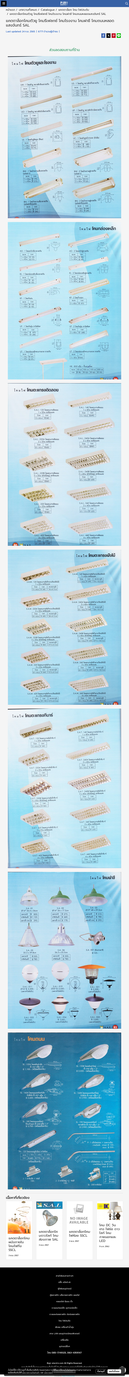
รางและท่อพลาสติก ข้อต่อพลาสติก (64, 1314)
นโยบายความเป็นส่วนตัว (31, 1372)
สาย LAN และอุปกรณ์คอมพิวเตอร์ (64, 1333)
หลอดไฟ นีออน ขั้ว (64, 1301)
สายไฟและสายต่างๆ (64, 1275)
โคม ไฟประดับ (64, 1320)
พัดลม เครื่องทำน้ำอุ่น (64, 1327)
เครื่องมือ (65, 1340)
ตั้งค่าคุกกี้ (101, 1371)
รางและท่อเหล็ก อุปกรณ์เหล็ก (64, 1307)
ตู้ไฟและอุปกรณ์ (64, 1288)
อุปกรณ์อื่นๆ (64, 1346)
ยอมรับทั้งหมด (114, 1371)
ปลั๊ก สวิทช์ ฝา (64, 1282)
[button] (125, 3)
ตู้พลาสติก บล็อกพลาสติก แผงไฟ (64, 1295)
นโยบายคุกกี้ (48, 1372)
